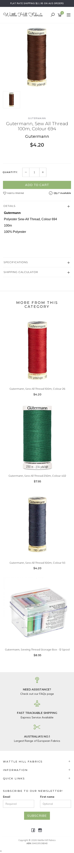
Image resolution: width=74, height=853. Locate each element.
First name (47, 796)
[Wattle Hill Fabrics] (24, 15)
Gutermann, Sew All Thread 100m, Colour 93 (37, 562)
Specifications (16, 262)
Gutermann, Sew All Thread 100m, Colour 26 (37, 388)
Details (10, 205)
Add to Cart (37, 185)
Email (6, 796)
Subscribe (37, 816)
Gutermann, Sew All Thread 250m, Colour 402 (37, 475)
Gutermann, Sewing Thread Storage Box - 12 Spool (37, 649)
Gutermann (37, 118)
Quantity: (10, 172)
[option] (37, 57)
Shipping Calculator (21, 272)
